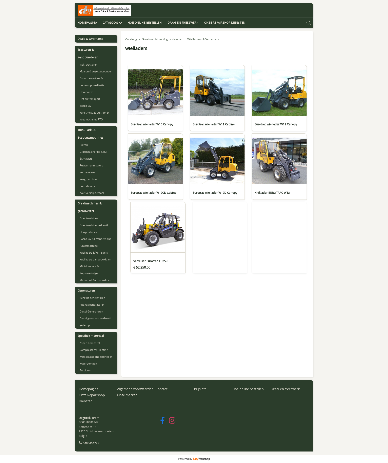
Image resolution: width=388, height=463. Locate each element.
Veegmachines (88, 179)
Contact (162, 389)
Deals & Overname (90, 39)
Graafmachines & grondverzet (89, 207)
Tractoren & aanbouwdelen (88, 53)
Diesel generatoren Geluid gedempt (95, 322)
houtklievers (87, 186)
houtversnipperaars (92, 193)
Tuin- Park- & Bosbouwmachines (90, 133)
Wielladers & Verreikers (94, 252)
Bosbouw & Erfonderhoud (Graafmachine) (96, 242)
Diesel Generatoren (91, 311)
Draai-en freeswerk (183, 22)
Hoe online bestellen (145, 22)
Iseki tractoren (88, 64)
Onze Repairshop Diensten (225, 22)
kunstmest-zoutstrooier (94, 112)
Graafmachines (89, 218)
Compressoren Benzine (94, 350)
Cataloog (110, 22)
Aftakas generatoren (92, 304)
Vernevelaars (88, 172)
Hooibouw (86, 92)
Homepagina (87, 22)
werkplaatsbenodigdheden (96, 356)
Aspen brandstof (90, 343)
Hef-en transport (90, 99)
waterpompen (88, 363)
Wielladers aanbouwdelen (95, 259)
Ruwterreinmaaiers (91, 165)
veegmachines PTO (91, 119)
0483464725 (91, 443)
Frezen (84, 145)
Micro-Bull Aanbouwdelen (95, 280)
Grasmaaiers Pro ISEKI (93, 152)
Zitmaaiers (86, 158)
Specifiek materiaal (91, 336)
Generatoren (86, 290)
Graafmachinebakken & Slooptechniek (94, 228)
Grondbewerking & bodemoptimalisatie (92, 81)
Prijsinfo (200, 389)
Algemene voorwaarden (135, 389)
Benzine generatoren (92, 298)
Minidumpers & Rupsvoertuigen (89, 269)
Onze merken (127, 395)
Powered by (194, 459)
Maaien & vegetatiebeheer (96, 71)
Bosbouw (85, 106)
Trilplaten (85, 370)
